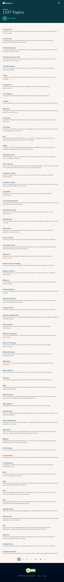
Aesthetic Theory (8, 308)
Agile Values (6, 429)
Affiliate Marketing (8, 352)
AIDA (4, 481)
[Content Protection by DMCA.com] (31, 570)
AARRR (5, 145)
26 (40, 559)
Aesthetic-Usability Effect (11, 315)
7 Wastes (5, 101)
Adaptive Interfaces (9, 271)
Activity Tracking (8, 237)
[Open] (9, 18)
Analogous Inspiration (9, 551)
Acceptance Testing (9, 182)
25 (35, 559)
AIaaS (4, 472)
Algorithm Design (8, 509)
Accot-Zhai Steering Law (10, 201)
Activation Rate (7, 219)
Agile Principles (7, 411)
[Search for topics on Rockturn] (59, 3)
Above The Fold (7, 164)
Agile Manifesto (7, 404)
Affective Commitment (10, 333)
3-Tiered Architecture (9, 48)
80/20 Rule (6, 109)
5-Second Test (7, 84)
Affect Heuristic (7, 324)
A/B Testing (6, 127)
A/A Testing (6, 118)
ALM (4, 525)
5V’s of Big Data (8, 94)
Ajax (4, 500)
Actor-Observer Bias (9, 245)
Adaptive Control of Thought (11, 263)
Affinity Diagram (8, 370)
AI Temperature (8, 455)
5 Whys (5, 75)
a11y (4, 136)
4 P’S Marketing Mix (9, 66)
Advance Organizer (9, 289)
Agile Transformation (9, 420)
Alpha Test (6, 535)
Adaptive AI (6, 254)
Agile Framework (8, 394)
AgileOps (5, 439)
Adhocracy (6, 280)
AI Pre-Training (7, 448)
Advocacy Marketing (9, 298)
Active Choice (7, 228)
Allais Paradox (7, 516)
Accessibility (6, 191)
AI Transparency (8, 463)
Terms (39, 576)
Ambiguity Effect (8, 544)
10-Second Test (7, 29)
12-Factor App (7, 38)
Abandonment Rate (9, 155)
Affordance (6, 378)
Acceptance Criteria (9, 173)
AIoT (4, 490)
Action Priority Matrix (9, 210)
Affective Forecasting (9, 343)
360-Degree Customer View (11, 57)
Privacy (44, 576)
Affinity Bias (6, 361)
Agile (4, 385)
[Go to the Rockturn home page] (8, 3)
